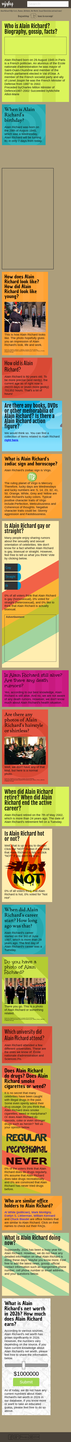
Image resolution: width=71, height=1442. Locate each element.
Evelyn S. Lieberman (18, 1215)
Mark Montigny (41, 1212)
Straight (10, 576)
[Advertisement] (28, 218)
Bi (6, 585)
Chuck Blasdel (19, 1219)
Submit (26, 1382)
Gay (8, 567)
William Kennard (44, 1215)
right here (11, 440)
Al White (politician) (17, 1212)
